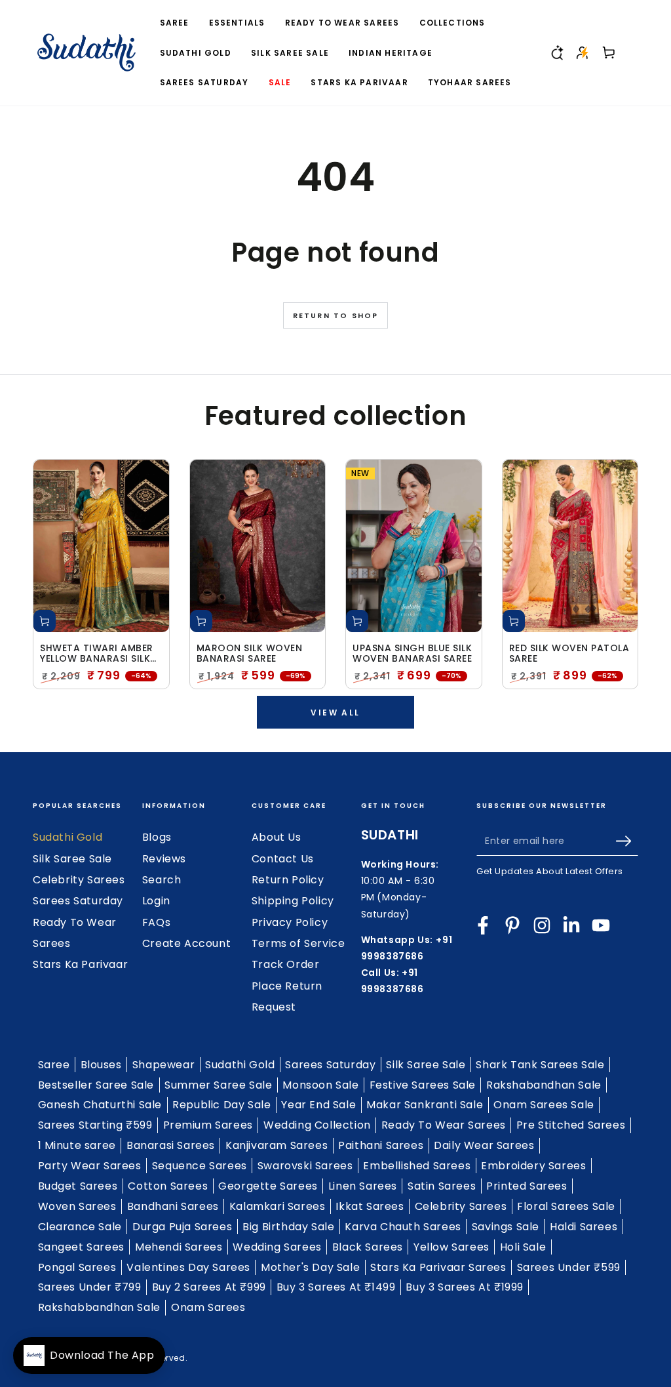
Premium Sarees (208, 1125)
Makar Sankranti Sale (424, 1104)
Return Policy (288, 879)
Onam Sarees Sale (543, 1104)
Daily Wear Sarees (484, 1145)
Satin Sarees (442, 1186)
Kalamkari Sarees (277, 1206)
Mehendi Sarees (178, 1247)
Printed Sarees (526, 1186)
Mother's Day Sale (310, 1267)
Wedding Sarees (277, 1247)
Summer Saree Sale (218, 1085)
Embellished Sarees (416, 1165)
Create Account (186, 943)
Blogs (157, 837)
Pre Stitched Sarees (570, 1125)
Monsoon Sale (320, 1085)
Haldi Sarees (583, 1226)
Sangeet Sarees (81, 1247)
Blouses (101, 1064)
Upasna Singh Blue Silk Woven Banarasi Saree (412, 654)
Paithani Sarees (380, 1145)
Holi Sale (523, 1247)
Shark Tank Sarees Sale (540, 1064)
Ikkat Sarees (370, 1206)
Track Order (286, 964)
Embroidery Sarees (533, 1165)
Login (156, 900)
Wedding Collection (317, 1125)
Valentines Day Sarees (188, 1267)
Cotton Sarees (168, 1186)
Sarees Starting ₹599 (95, 1125)
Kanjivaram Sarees (276, 1145)
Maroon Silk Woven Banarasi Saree (250, 654)
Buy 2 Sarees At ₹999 (209, 1287)
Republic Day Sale (221, 1104)
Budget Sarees (78, 1186)
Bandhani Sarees (173, 1206)
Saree (54, 1064)
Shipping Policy (293, 900)
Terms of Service (298, 943)
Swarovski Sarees (305, 1165)
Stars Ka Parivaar (80, 964)
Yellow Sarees (451, 1247)
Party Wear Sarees (90, 1165)
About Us (276, 837)
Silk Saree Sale (72, 858)
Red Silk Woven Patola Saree (569, 654)
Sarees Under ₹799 (90, 1287)
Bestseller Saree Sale (96, 1085)
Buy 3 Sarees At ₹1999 (465, 1287)
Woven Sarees (77, 1206)
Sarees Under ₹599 (569, 1267)
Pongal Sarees (77, 1267)
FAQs (156, 922)
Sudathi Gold (67, 837)
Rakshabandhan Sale (544, 1085)
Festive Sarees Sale (423, 1085)
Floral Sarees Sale (566, 1206)
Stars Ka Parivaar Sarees (438, 1267)
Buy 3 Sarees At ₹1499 (336, 1287)
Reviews (164, 858)
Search (162, 879)
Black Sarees (367, 1247)
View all (335, 712)
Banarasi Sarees (170, 1145)
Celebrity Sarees (79, 879)
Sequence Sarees (199, 1165)
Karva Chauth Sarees (403, 1226)
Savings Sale (505, 1226)
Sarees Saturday (78, 900)
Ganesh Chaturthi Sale (100, 1104)
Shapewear (163, 1064)
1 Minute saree (77, 1145)
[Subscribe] (626, 840)
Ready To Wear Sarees (443, 1125)
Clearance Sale (80, 1226)
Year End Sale (318, 1104)
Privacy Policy (290, 922)
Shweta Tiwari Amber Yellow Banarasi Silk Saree (96, 654)
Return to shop (336, 315)
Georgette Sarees (268, 1186)
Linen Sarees (362, 1186)
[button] (556, 52)
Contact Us (283, 858)
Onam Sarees (208, 1307)
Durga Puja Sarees (182, 1226)
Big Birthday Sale (288, 1226)
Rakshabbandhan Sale (99, 1307)
